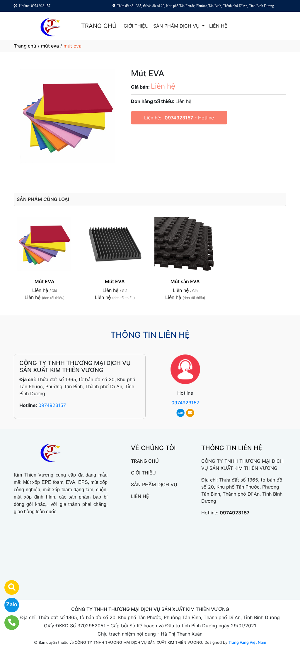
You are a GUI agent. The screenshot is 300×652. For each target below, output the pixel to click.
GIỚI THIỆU (136, 26)
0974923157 (179, 118)
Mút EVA (44, 281)
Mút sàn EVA (185, 281)
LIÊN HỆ (218, 26)
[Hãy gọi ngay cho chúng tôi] (8, 622)
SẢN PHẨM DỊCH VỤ (177, 26)
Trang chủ (25, 46)
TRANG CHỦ (99, 25)
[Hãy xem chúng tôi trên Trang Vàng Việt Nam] (8, 587)
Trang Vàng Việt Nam (247, 642)
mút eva (50, 46)
